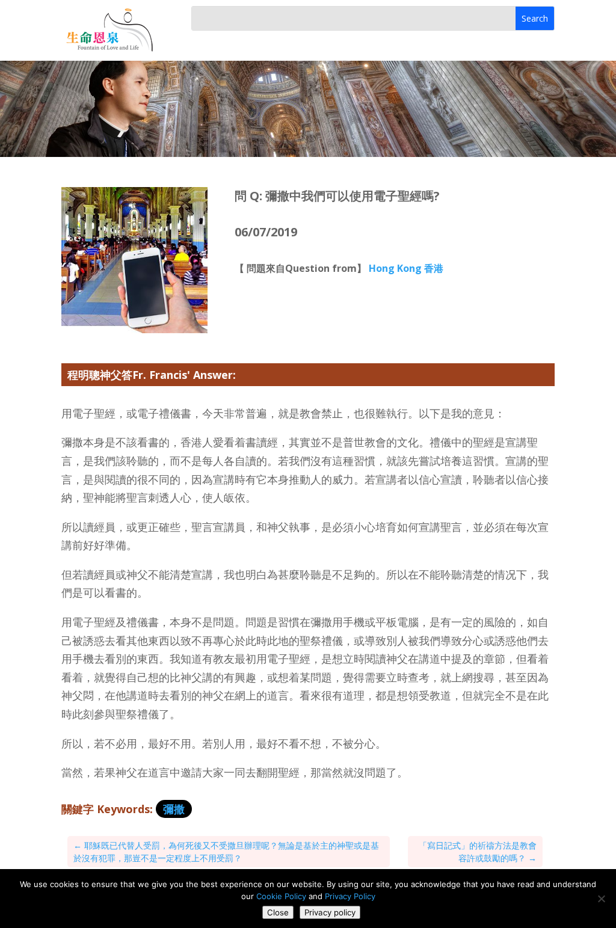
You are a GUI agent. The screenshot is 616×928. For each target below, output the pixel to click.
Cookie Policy (281, 896)
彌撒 (174, 809)
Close (278, 912)
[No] (601, 899)
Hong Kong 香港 (406, 268)
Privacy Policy (350, 896)
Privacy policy (330, 912)
